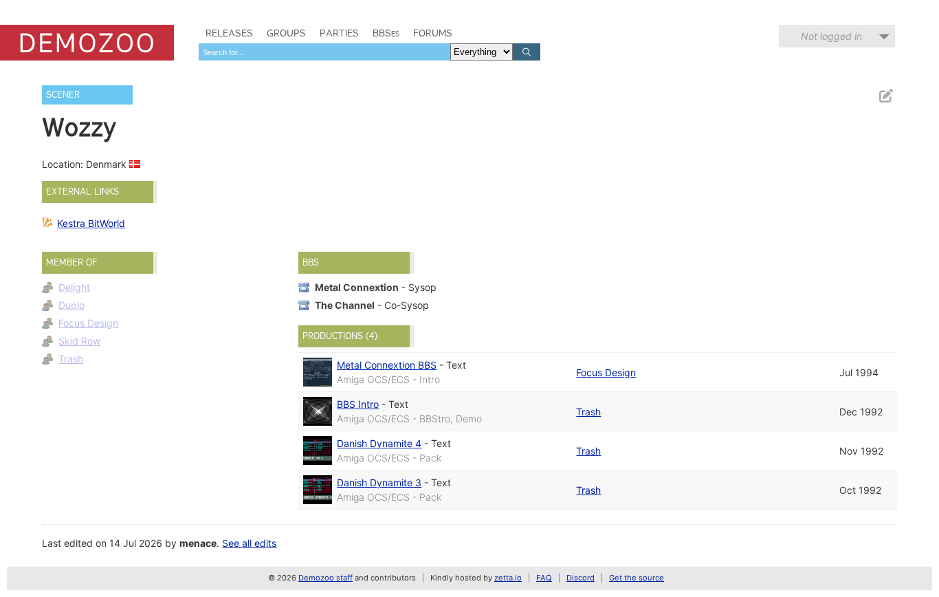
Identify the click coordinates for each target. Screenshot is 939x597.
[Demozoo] (87, 43)
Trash (70, 359)
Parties (339, 33)
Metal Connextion (357, 287)
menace (198, 543)
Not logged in (831, 36)
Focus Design (88, 323)
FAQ (544, 578)
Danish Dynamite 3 (379, 482)
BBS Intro (358, 404)
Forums (432, 33)
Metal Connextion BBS (387, 365)
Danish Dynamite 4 (379, 443)
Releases (229, 33)
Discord (580, 578)
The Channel (345, 305)
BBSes (386, 33)
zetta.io (508, 578)
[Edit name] (885, 96)
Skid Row (79, 341)
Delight (74, 287)
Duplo (71, 305)
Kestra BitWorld (91, 223)
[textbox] (324, 52)
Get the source (636, 578)
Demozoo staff (325, 578)
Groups (286, 33)
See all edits (249, 543)
